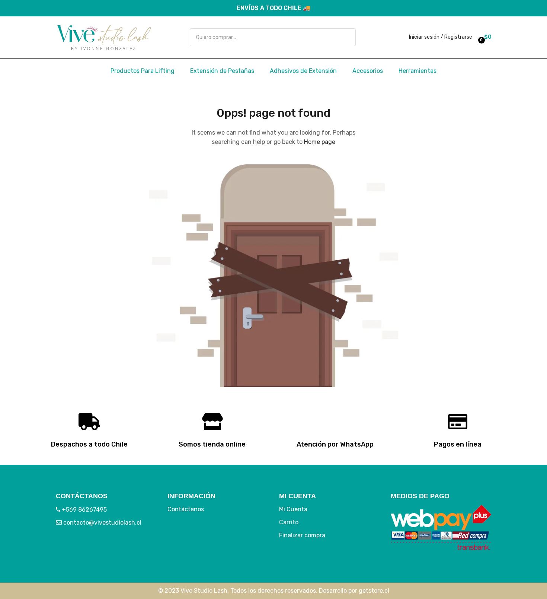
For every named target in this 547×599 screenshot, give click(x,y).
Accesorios (367, 70)
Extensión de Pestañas (222, 70)
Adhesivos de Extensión (303, 70)
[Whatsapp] (109, 547)
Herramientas (417, 70)
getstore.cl (374, 590)
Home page (319, 141)
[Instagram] (87, 547)
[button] (484, 37)
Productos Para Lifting (143, 70)
